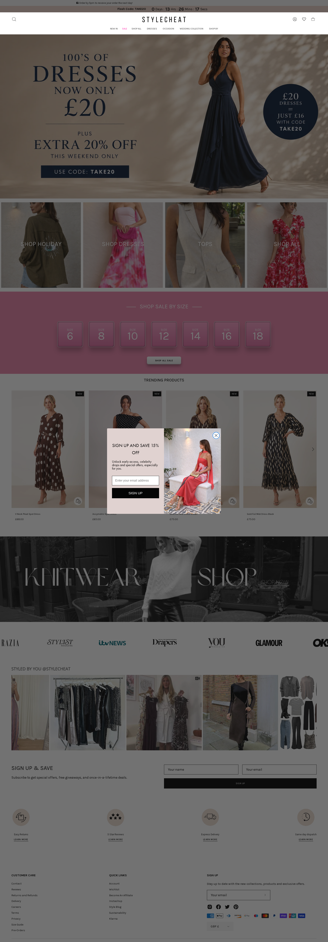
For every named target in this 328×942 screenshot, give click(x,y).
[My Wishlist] (304, 19)
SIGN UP (136, 493)
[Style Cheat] (164, 19)
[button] (136, 28)
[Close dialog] (216, 435)
